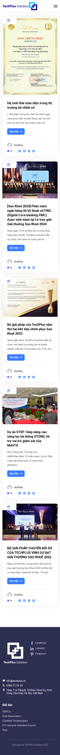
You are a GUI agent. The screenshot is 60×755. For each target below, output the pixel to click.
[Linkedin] (24, 151)
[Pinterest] (29, 151)
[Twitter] (33, 151)
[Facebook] (20, 151)
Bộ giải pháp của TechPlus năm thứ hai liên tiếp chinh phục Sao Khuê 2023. (29, 329)
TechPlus (18, 145)
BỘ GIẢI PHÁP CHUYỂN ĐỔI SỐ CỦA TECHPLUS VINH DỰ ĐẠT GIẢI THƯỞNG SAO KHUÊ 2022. (29, 552)
